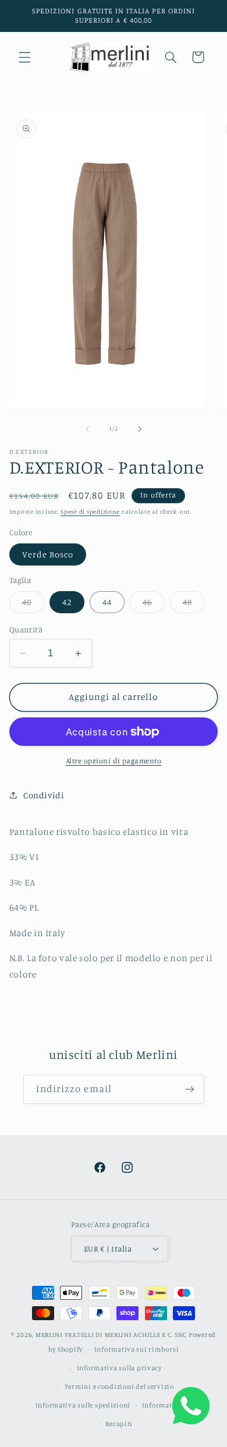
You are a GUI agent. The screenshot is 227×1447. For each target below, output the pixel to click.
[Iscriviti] (189, 1089)
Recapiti (119, 1424)
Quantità (25, 629)
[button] (24, 57)
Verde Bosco (48, 554)
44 (107, 602)
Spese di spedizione (90, 511)
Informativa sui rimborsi (136, 1349)
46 (154, 604)
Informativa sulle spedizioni (83, 1405)
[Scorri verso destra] (139, 429)
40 (33, 604)
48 (194, 604)
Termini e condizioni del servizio (119, 1386)
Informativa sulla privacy (119, 1368)
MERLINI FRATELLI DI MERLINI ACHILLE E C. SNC (111, 1335)
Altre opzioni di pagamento (114, 760)
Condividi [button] (44, 795)
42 (67, 602)
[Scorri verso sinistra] (87, 429)
